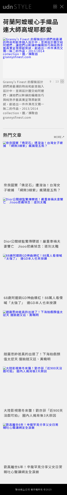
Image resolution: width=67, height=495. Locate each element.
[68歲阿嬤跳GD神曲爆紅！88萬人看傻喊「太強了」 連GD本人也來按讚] (33, 274)
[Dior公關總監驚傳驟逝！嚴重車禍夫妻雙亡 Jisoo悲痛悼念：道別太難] (33, 218)
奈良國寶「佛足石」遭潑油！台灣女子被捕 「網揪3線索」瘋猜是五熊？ (32, 187)
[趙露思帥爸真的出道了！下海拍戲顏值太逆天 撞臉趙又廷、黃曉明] (33, 330)
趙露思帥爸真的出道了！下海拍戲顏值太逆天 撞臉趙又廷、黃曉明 (32, 356)
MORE (58, 137)
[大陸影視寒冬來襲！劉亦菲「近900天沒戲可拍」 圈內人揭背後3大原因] (33, 387)
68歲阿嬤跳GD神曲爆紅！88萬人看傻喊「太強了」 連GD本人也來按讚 (33, 300)
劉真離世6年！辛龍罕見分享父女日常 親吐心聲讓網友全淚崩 (35, 469)
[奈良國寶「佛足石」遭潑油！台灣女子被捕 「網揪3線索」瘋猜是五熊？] (33, 161)
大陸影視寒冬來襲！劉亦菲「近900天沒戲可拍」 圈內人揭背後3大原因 (33, 413)
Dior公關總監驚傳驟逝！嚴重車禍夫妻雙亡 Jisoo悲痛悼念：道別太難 (32, 244)
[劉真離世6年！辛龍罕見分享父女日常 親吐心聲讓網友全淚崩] (33, 443)
